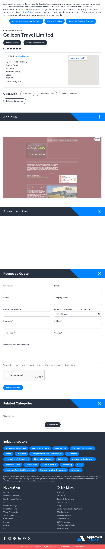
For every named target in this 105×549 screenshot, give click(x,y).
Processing (67, 465)
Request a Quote (69, 93)
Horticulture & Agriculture (17, 459)
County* (58, 333)
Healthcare (72, 454)
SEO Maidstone (64, 515)
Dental (8, 454)
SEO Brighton (63, 512)
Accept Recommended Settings (26, 21)
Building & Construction (82, 448)
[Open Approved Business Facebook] (4, 538)
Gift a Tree (8, 519)
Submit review (12, 42)
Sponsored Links (47, 93)
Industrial (62, 459)
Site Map (61, 492)
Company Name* (61, 297)
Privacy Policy (27, 12)
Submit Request (13, 387)
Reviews (7, 522)
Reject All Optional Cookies (81, 21)
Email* (57, 286)
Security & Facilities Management (20, 470)
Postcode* (8, 321)
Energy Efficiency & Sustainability (46, 454)
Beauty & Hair (60, 448)
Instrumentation (12, 465)
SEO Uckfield (62, 528)
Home (6, 492)
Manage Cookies (54, 21)
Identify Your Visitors (12, 499)
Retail (79, 465)
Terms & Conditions (65, 499)
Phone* (6, 297)
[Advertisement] (52, 241)
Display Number (22, 56)
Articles (6, 525)
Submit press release (35, 42)
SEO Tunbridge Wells (66, 525)
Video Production (11, 512)
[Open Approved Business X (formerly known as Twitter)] (29, 538)
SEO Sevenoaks (64, 519)
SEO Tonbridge (63, 522)
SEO (5, 502)
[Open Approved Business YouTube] (24, 538)
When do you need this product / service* (72, 309)
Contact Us (52, 424)
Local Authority (49, 465)
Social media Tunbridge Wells (69, 509)
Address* (58, 321)
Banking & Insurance (40, 448)
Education (21, 454)
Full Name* (8, 286)
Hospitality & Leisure (43, 459)
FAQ (5, 528)
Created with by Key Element (72, 547)
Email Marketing (10, 509)
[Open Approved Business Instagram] (9, 538)
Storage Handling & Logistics (53, 470)
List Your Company (11, 496)
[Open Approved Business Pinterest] (14, 538)
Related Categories (14, 101)
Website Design (10, 505)
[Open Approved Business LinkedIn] (19, 538)
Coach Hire (8, 416)
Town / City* (9, 333)
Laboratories (31, 465)
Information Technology (83, 459)
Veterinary (75, 470)
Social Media (8, 515)
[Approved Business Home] (89, 538)
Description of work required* (16, 344)
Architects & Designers (15, 448)
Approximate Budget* (13, 309)
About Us (27, 93)
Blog (59, 505)
